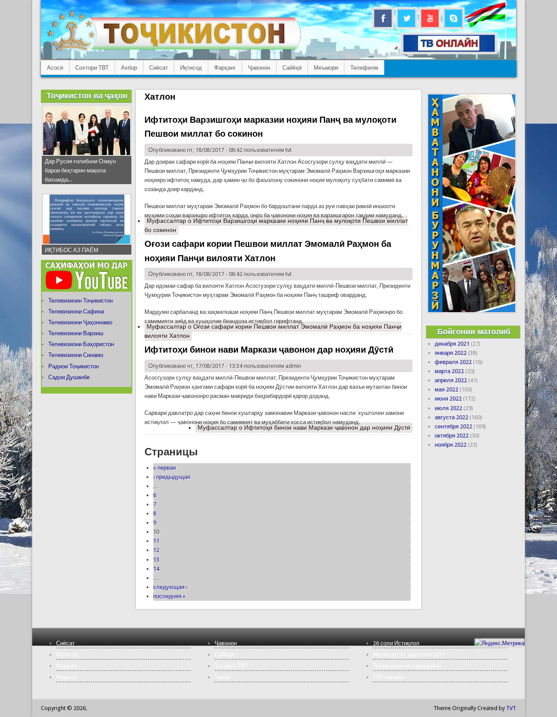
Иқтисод (191, 67)
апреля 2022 (451, 380)
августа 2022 (451, 417)
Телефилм (364, 67)
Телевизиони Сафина (76, 311)
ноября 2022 (450, 444)
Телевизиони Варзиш (75, 333)
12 (156, 550)
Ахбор (129, 67)
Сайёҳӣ (292, 67)
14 (156, 569)
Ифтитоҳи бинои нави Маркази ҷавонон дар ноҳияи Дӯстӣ (268, 349)
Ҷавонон (259, 67)
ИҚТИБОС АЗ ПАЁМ (71, 250)
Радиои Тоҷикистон (73, 366)
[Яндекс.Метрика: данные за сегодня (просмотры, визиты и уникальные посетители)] (499, 643)
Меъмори (326, 67)
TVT (511, 708)
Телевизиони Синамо (75, 355)
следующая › (170, 587)
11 (156, 541)
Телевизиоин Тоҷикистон (80, 300)
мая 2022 (446, 389)
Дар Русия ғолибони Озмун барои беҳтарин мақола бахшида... (80, 170)
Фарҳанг (225, 67)
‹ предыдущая (171, 477)
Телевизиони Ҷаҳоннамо (80, 322)
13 (156, 559)
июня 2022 (448, 398)
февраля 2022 (453, 362)
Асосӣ (55, 67)
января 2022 (450, 353)
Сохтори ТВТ (92, 67)
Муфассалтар (276, 225)
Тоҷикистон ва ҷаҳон (87, 95)
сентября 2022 (453, 426)
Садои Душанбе (69, 377)
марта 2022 (449, 371)
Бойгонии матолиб (473, 331)
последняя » (169, 596)
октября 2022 (452, 435)
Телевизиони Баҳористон (81, 344)
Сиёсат (158, 67)
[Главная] (173, 50)
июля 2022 (448, 408)
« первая (164, 468)
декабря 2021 (452, 343)
